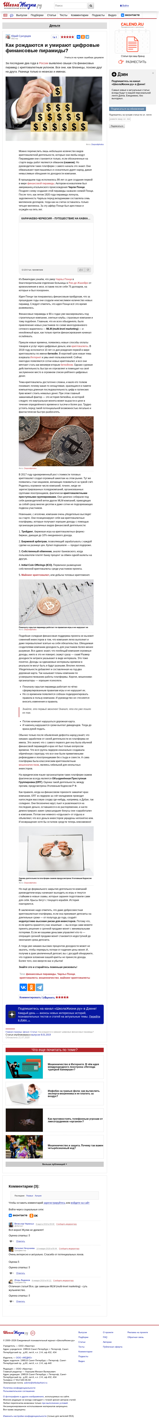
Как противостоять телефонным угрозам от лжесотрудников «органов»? (75, 1120)
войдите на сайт (80, 1203)
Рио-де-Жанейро (78, 283)
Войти (125, 5)
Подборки (37, 15)
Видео (112, 15)
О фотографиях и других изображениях (23, 1396)
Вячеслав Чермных (24, 1223)
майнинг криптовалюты (75, 977)
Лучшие (38, 1196)
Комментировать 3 (30, 997)
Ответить (20, 1241)
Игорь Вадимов (22, 1280)
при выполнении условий (55, 1403)
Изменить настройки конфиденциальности (25, 1416)
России (43, 63)
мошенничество (49, 977)
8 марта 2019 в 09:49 (45, 1224)
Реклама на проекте (137, 1332)
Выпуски (21, 15)
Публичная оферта (112, 1347)
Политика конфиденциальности (19, 1388)
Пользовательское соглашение (19, 1391)
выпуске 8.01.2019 (41, 1034)
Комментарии (79, 15)
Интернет (35, 357)
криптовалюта (29, 977)
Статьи (51, 15)
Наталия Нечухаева (24, 1248)
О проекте (108, 1332)
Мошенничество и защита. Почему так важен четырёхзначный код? (75, 1146)
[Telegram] (87, 37)
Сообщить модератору (66, 1224)
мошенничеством (29, 765)
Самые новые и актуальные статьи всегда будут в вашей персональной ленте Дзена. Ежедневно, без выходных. (131, 94)
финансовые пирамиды (41, 974)
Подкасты (98, 15)
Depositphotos (97, 144)
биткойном (67, 364)
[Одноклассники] (83, 37)
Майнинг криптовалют (35, 575)
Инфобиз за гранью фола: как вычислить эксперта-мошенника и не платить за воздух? (74, 1094)
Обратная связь (135, 1337)
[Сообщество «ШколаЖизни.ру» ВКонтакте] (130, 15)
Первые (29, 1196)
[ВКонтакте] (78, 37)
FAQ (105, 1337)
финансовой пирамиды (40, 183)
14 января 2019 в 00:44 (46, 1249)
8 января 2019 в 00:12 (42, 1280)
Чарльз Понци (64, 279)
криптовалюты (79, 346)
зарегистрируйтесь (54, 1203)
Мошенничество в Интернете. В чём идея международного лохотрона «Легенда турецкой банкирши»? (73, 1067)
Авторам (107, 1342)
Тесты (63, 15)
